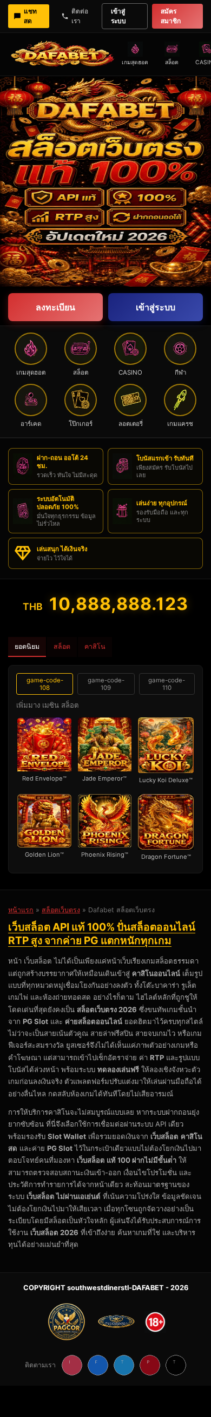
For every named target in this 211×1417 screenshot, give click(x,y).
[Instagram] (72, 1365)
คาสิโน (95, 646)
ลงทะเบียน (55, 307)
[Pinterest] (150, 1365)
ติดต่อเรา (79, 16)
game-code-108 (45, 683)
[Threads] (176, 1365)
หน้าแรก (21, 910)
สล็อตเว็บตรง (61, 910)
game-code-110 (166, 683)
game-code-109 (106, 683)
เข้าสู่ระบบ (118, 16)
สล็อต (62, 646)
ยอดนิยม (27, 646)
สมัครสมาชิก (171, 16)
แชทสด (30, 16)
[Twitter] (124, 1365)
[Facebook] (98, 1365)
